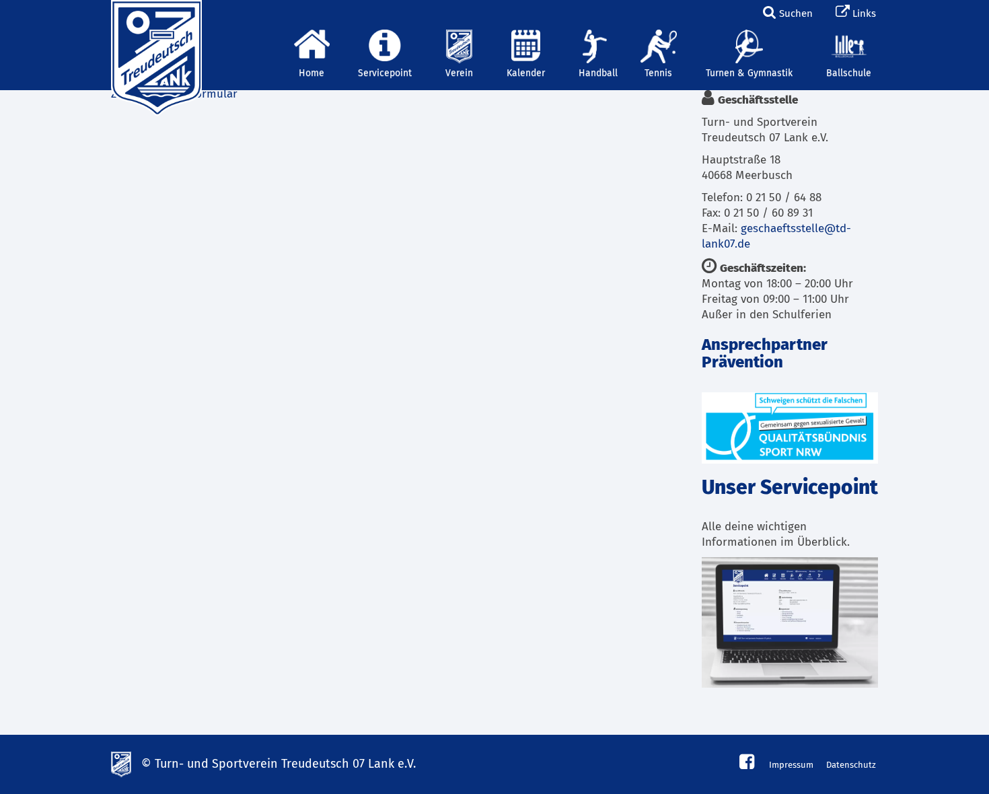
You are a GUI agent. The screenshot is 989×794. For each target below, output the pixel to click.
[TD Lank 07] (155, 17)
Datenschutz (851, 765)
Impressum (791, 765)
